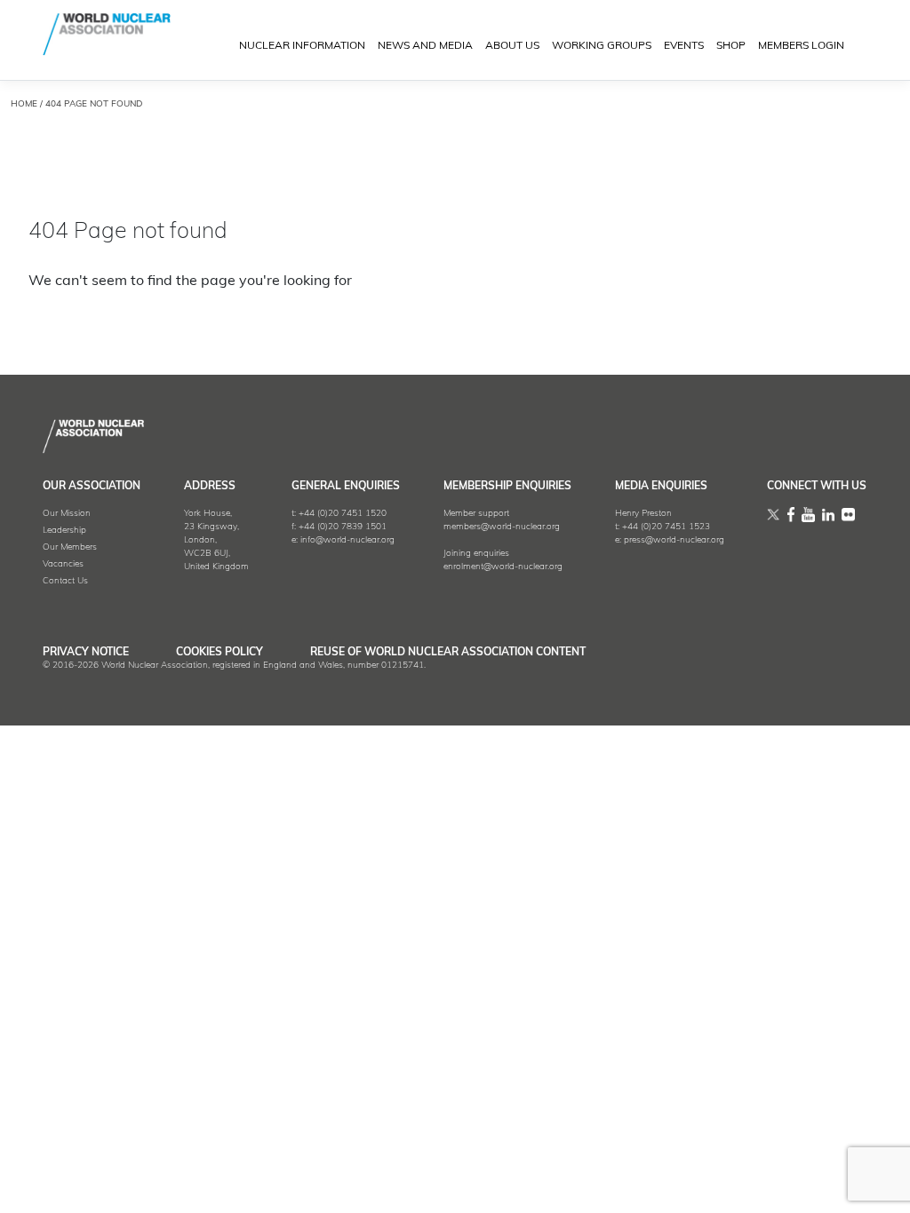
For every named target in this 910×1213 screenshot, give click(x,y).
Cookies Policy (219, 652)
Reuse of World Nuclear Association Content (448, 652)
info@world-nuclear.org (347, 540)
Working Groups (601, 46)
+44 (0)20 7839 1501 (343, 527)
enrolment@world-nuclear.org (503, 567)
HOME (24, 104)
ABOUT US (512, 46)
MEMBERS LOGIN (801, 46)
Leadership (64, 530)
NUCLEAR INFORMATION (302, 46)
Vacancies (63, 564)
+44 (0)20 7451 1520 (343, 514)
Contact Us (65, 581)
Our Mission (67, 514)
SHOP (731, 46)
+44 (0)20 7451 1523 (666, 527)
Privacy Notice (86, 652)
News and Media (425, 46)
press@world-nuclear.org (674, 540)
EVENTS (684, 46)
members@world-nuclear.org (501, 527)
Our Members (70, 547)
